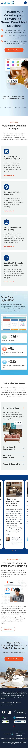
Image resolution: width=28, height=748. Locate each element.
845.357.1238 (19, 735)
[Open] (25, 2)
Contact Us (20, 712)
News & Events (11, 705)
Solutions (9, 702)
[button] (14, 409)
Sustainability (17, 702)
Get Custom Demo (14, 50)
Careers (3, 702)
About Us (3, 705)
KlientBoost (14, 743)
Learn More (8, 629)
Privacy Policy (4, 738)
